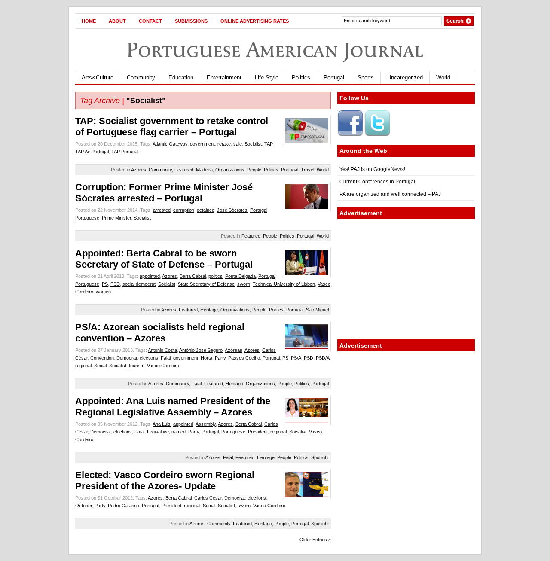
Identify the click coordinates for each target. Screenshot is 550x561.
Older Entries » (315, 539)
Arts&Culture (97, 77)
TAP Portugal (124, 151)
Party (220, 357)
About (117, 21)
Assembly (206, 424)
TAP (268, 143)
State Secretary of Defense (206, 284)
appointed (150, 276)
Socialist (253, 143)
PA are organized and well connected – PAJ (390, 194)
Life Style (266, 77)
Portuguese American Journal (275, 49)
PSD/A (323, 357)
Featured (183, 169)
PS (105, 284)
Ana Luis (162, 424)
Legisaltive (158, 431)
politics (215, 276)
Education (180, 77)
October (83, 505)
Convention (102, 357)
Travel (307, 169)
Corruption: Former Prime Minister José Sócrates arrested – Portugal (164, 193)
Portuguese (87, 217)
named (178, 431)
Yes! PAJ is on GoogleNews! (372, 169)
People (254, 169)
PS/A (296, 357)
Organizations (229, 169)
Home (89, 21)
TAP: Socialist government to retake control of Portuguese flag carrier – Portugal (171, 126)
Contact (150, 21)
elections (149, 357)
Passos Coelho (244, 357)
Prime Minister (116, 217)
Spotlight (320, 457)
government (202, 143)
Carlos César (208, 497)
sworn (243, 284)
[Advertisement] (406, 279)
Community (141, 77)
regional (83, 365)
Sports (366, 77)
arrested (162, 210)
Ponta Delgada (240, 276)
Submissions (191, 21)
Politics (301, 77)
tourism (136, 365)
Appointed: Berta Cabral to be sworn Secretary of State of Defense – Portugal (164, 259)
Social (100, 365)
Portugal (334, 77)
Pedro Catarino (123, 505)
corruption (183, 210)
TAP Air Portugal (92, 151)
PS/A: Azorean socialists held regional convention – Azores (159, 333)
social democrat (139, 284)
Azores (138, 169)
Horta (206, 357)
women (103, 291)
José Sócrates (232, 210)
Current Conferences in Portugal (377, 182)
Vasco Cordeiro (163, 365)
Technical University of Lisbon (284, 284)
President (258, 431)
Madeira (204, 169)
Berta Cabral (193, 276)
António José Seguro (201, 350)
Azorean (233, 350)
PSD (115, 284)
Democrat (126, 357)
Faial (166, 357)
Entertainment (224, 77)
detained (205, 210)
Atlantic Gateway (170, 143)
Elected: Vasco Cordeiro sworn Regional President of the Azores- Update (164, 480)
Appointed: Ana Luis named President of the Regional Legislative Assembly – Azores (172, 407)
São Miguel (317, 309)
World (443, 77)
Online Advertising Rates (254, 21)
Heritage (209, 309)
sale (237, 143)
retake (224, 143)
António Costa (162, 350)
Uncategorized (405, 77)
